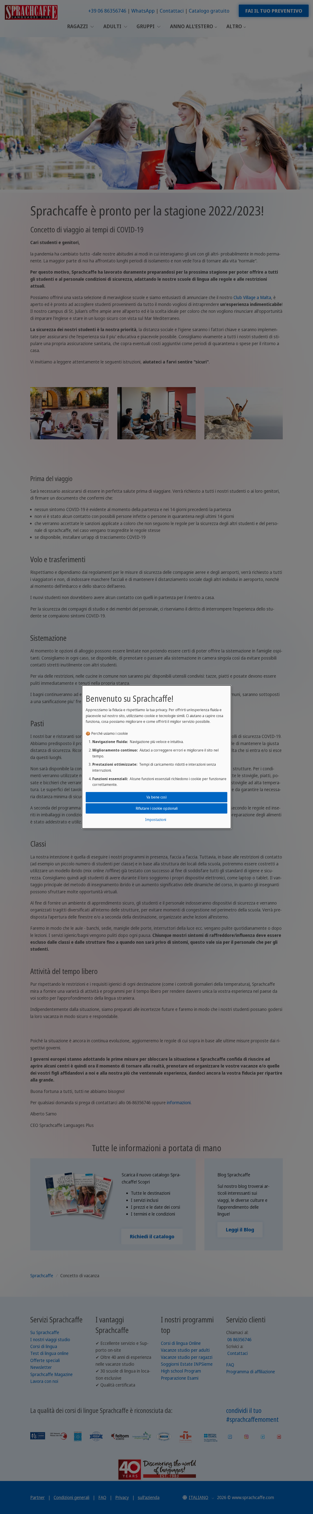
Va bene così (156, 796)
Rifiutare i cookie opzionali (157, 808)
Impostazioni (155, 819)
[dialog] (156, 757)
